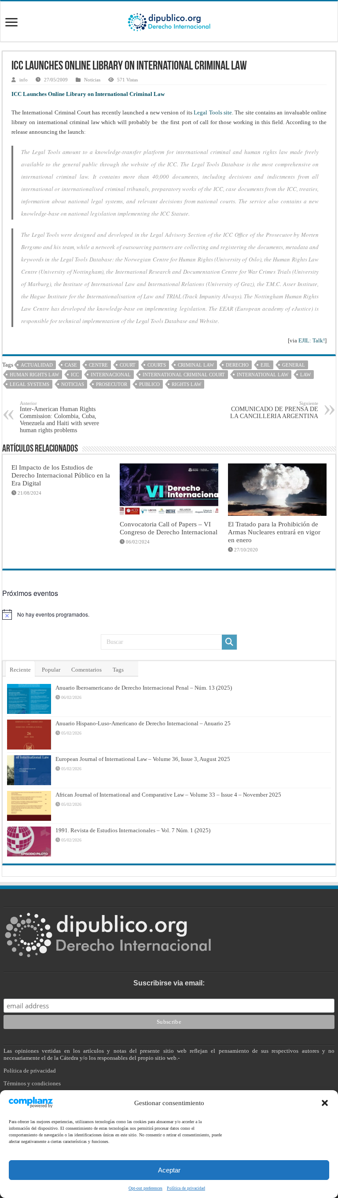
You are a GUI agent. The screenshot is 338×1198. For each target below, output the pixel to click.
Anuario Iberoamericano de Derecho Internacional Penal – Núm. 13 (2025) (143, 687)
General (293, 364)
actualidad (37, 364)
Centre (98, 364)
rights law (186, 384)
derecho (237, 364)
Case (71, 364)
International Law (262, 374)
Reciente (20, 669)
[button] (324, 1103)
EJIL (265, 364)
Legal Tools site (213, 112)
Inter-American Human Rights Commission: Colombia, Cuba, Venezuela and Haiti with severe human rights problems (59, 417)
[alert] (169, 614)
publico (149, 384)
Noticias (92, 79)
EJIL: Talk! (311, 340)
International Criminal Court (184, 374)
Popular (51, 669)
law (305, 374)
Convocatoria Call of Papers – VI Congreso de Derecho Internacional (168, 528)
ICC (75, 374)
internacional (111, 374)
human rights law (34, 374)
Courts (156, 364)
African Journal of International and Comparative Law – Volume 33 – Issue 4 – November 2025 (168, 794)
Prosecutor (111, 384)
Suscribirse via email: (169, 983)
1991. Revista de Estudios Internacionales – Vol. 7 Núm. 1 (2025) (132, 830)
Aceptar (169, 1170)
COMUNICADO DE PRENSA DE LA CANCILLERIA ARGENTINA (274, 410)
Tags (118, 669)
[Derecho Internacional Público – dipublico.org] (169, 20)
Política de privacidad (186, 1188)
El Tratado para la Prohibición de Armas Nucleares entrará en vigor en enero (274, 532)
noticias (72, 384)
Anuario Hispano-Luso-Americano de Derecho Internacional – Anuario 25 (143, 723)
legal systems (29, 384)
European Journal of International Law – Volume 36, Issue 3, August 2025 (142, 759)
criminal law (196, 364)
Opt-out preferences (145, 1188)
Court (128, 364)
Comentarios (86, 669)
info (23, 79)
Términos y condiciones (32, 1083)
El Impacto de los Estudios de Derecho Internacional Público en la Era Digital (60, 475)
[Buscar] (229, 642)
